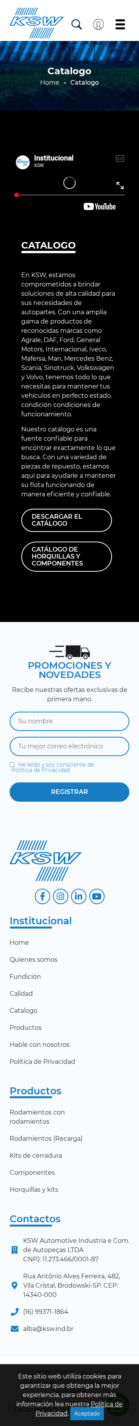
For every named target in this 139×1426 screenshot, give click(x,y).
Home (49, 82)
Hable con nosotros (40, 1044)
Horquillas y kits (34, 1189)
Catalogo (23, 1010)
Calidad (21, 993)
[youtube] (97, 896)
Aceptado (87, 1413)
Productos (26, 1027)
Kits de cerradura (36, 1155)
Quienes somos (34, 959)
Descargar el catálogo (57, 520)
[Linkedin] (78, 896)
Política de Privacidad (41, 770)
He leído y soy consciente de (53, 767)
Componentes (32, 1172)
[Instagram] (60, 896)
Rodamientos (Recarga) (46, 1138)
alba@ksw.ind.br (48, 1328)
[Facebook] (42, 896)
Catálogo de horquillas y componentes (57, 556)
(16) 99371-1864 (45, 1311)
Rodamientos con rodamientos (37, 1117)
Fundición (25, 976)
